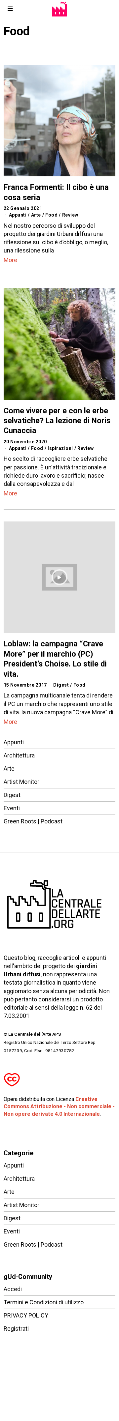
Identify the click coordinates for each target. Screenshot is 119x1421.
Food (51, 215)
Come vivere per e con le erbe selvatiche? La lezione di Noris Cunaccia (57, 420)
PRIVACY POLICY (26, 1315)
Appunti (18, 215)
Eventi (12, 808)
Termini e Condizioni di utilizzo (44, 1302)
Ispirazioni (60, 448)
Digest (61, 685)
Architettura (19, 755)
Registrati (16, 1328)
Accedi (13, 1289)
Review (70, 215)
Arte (36, 215)
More (10, 259)
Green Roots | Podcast (33, 821)
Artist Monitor (21, 781)
